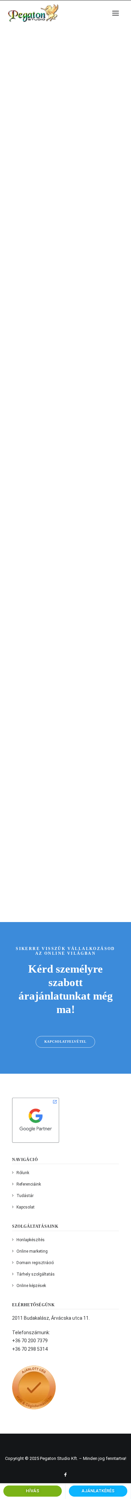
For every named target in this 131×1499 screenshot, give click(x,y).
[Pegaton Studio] (33, 13)
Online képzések (31, 1285)
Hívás (32, 1490)
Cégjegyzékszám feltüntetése (55, 828)
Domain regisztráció (35, 1262)
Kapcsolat (25, 1207)
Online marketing (32, 1251)
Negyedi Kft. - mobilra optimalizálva (64, 542)
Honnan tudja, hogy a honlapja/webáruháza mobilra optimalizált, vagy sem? (62, 264)
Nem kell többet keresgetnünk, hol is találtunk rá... (61, 111)
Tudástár (25, 1195)
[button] (115, 13)
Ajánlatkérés (98, 1490)
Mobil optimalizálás (59, 408)
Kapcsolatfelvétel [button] (65, 1041)
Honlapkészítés (30, 1239)
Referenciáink (28, 1184)
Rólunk (22, 1172)
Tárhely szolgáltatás (35, 1274)
